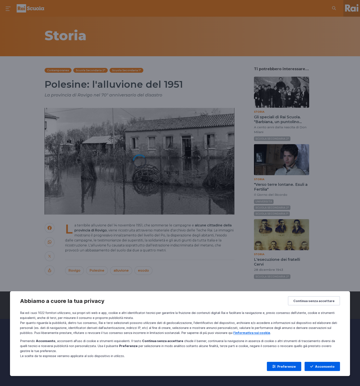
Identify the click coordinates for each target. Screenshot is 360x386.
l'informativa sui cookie (251, 333)
